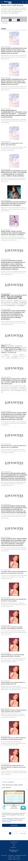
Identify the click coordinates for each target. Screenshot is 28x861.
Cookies (18, 857)
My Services (13, 847)
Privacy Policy (11, 855)
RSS (14, 857)
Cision (16, 859)
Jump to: (7, 18)
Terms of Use (4, 855)
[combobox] (14, 20)
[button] (10, 20)
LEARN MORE (14, 825)
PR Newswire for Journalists (11, 813)
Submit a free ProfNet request (9, 820)
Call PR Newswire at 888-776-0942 (14, 851)
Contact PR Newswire (14, 842)
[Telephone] (23, 2)
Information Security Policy (20, 855)
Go (18, 20)
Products (13, 843)
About (14, 845)
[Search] (26, 2)
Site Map (10, 857)
